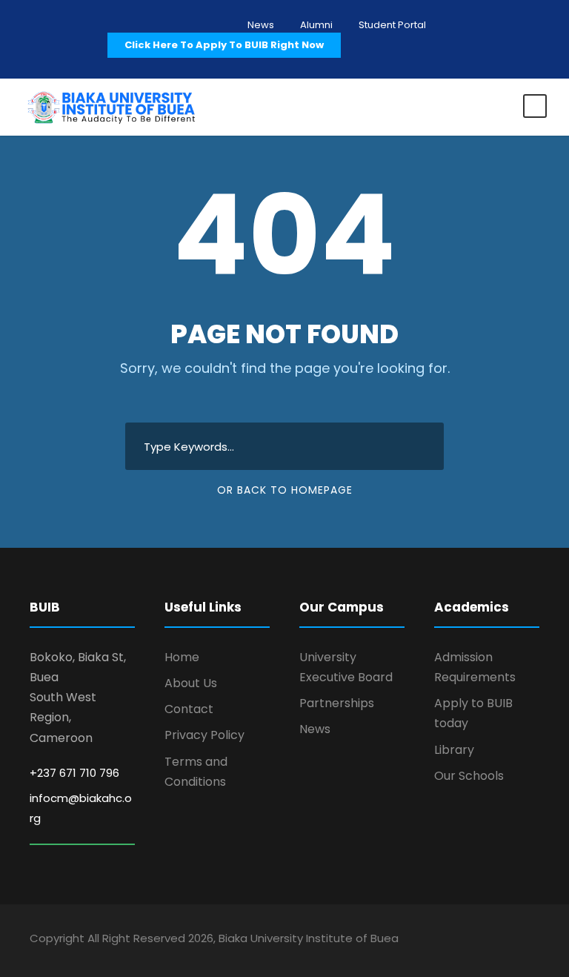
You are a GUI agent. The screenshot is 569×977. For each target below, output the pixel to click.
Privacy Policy (204, 734)
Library (454, 749)
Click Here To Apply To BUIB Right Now (224, 45)
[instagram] (533, 941)
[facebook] (456, 941)
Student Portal (392, 25)
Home (181, 657)
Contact (188, 709)
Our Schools (469, 775)
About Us (190, 683)
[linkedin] (482, 941)
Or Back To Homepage (285, 490)
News (260, 25)
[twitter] (507, 941)
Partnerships (336, 703)
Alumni (316, 25)
